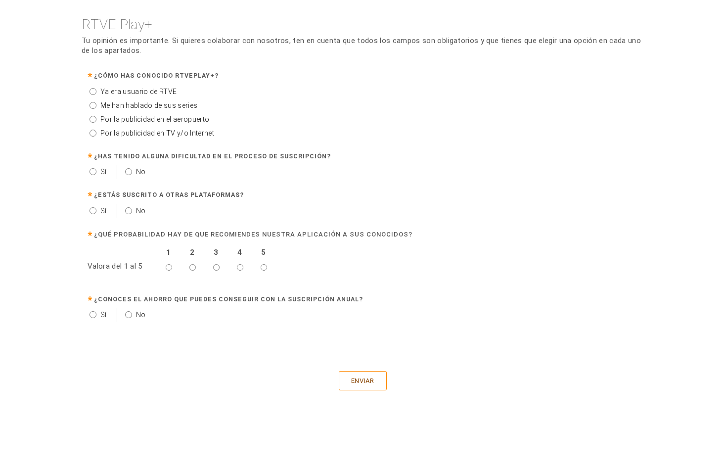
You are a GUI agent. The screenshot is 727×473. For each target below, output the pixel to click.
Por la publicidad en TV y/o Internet (157, 133)
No (141, 172)
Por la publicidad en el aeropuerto (154, 119)
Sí (103, 172)
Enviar (362, 380)
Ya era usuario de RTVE (138, 91)
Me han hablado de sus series (148, 105)
